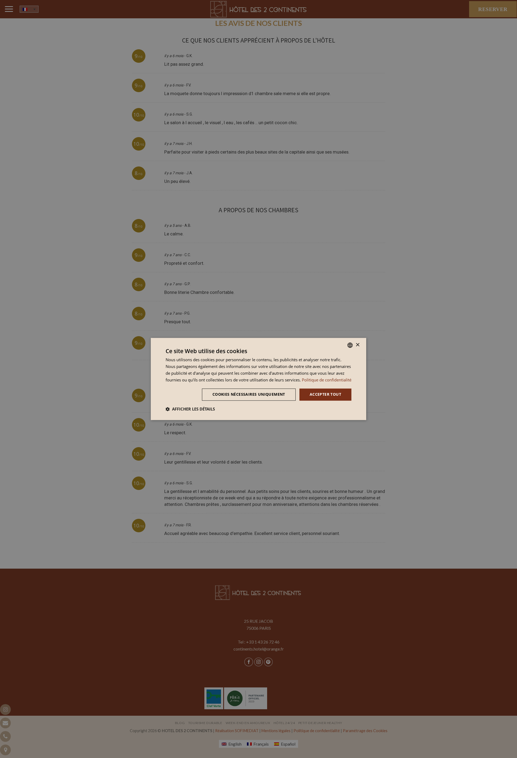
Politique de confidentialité (326, 380)
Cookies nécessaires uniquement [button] (248, 394)
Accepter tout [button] (325, 394)
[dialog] (258, 379)
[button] (190, 409)
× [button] (357, 345)
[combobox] (350, 345)
